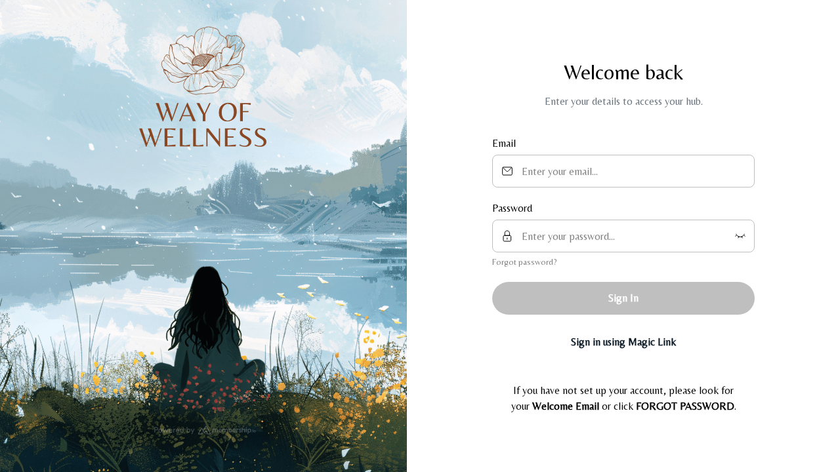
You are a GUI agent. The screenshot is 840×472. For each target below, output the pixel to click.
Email (504, 143)
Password (512, 208)
